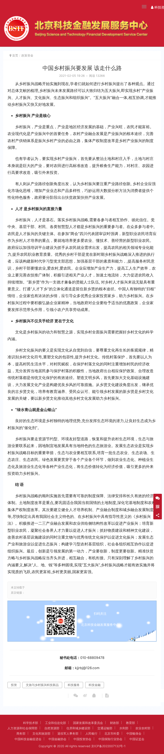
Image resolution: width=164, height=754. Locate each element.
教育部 (130, 723)
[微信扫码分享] (75, 696)
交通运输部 (104, 728)
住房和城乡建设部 (78, 728)
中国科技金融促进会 (28, 739)
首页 (15, 55)
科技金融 (95, 685)
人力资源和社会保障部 (22, 728)
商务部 (20, 733)
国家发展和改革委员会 (88, 723)
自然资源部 (51, 728)
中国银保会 (133, 733)
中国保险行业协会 (110, 739)
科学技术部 (30, 723)
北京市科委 (111, 733)
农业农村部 (142, 728)
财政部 (114, 723)
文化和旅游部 (41, 733)
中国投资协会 (82, 739)
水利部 (123, 728)
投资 (14, 685)
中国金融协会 (57, 739)
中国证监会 (136, 739)
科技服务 (74, 685)
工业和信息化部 (55, 723)
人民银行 (91, 733)
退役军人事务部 (67, 733)
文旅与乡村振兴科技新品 (42, 685)
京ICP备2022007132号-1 (108, 746)
